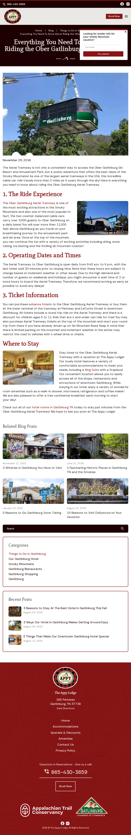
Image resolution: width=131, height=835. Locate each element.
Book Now (114, 16)
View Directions (66, 708)
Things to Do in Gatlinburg (74, 30)
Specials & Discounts (65, 733)
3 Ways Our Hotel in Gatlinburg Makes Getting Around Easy (65, 622)
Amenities (66, 739)
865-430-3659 (14, 4)
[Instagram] (128, 4)
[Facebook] (122, 4)
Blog (51, 30)
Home (38, 30)
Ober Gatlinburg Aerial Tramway (32, 203)
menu (126, 16)
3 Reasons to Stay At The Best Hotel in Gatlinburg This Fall (65, 608)
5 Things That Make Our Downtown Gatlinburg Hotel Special (66, 636)
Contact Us (65, 745)
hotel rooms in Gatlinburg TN (52, 407)
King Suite (92, 370)
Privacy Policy (65, 750)
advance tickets (40, 304)
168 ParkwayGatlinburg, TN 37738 (65, 702)
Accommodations (65, 726)
